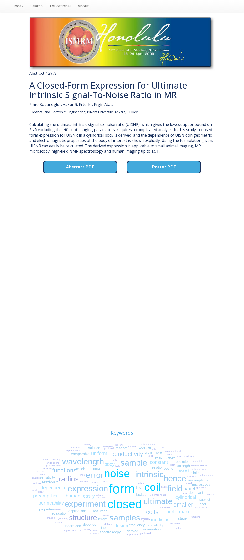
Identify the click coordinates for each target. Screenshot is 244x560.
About (83, 6)
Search (36, 6)
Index (18, 6)
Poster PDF (164, 167)
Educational (60, 6)
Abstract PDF (80, 167)
